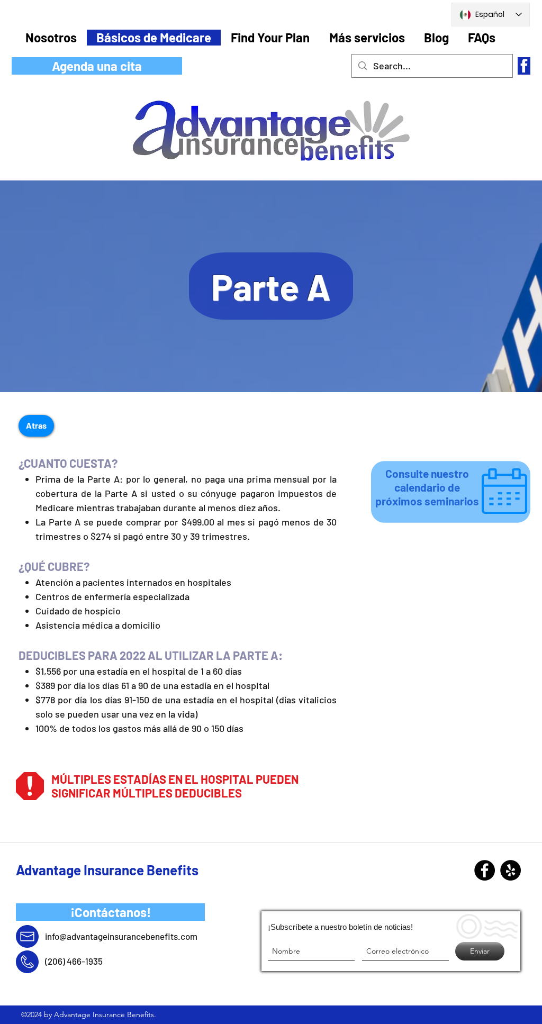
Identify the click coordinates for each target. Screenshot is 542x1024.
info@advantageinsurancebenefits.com (121, 936)
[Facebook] (484, 870)
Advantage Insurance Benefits (107, 870)
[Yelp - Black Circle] (510, 870)
